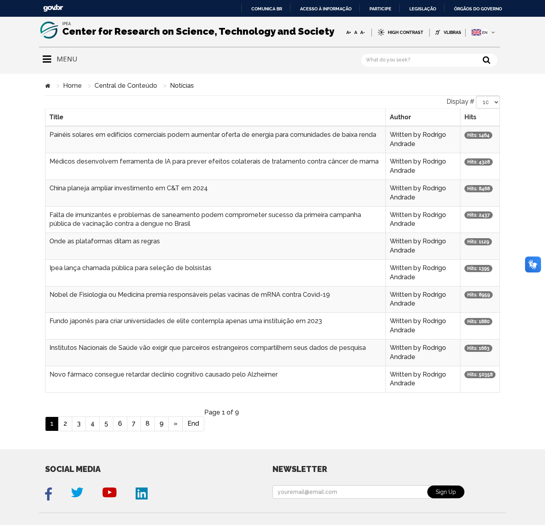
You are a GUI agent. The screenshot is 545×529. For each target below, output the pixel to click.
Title (56, 117)
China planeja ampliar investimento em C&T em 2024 (128, 188)
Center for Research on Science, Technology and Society (198, 31)
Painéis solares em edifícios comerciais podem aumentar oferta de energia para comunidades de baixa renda (212, 134)
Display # (460, 101)
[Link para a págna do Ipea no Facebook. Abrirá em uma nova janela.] (48, 494)
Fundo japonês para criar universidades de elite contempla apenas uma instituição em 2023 (185, 321)
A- (362, 32)
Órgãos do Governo (478, 9)
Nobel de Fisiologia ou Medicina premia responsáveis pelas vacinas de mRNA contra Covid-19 (189, 294)
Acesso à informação (325, 9)
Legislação (422, 9)
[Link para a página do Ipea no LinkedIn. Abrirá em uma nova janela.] (142, 494)
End (193, 423)
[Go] (487, 60)
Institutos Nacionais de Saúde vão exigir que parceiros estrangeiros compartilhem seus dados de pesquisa (207, 347)
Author (400, 117)
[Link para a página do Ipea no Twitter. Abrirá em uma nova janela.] (77, 494)
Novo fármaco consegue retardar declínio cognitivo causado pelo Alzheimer (163, 374)
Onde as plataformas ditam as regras (104, 241)
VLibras (452, 32)
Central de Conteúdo (126, 85)
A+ (348, 32)
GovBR (53, 8)
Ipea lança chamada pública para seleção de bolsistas (130, 268)
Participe (380, 9)
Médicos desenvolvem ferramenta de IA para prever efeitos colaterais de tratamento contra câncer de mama (214, 161)
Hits (470, 117)
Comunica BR (266, 9)
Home (72, 85)
